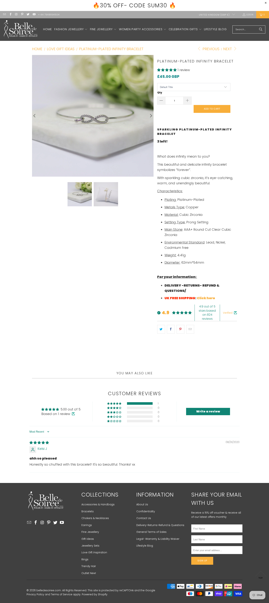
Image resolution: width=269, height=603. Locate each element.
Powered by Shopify (94, 594)
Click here (206, 298)
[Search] (260, 29)
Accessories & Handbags (98, 504)
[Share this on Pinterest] (180, 329)
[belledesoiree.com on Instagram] (16, 14)
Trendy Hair (88, 566)
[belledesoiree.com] (21, 29)
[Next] (151, 116)
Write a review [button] (208, 411)
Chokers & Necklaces (95, 518)
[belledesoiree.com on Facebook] (10, 14)
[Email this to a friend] (190, 329)
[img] (39, 442)
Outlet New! (88, 573)
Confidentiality (145, 511)
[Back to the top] (261, 575)
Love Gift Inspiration (94, 552)
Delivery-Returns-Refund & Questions (160, 525)
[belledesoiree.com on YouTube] (33, 14)
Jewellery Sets (90, 545)
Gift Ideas (87, 539)
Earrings (86, 525)
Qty (159, 92)
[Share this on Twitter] (161, 329)
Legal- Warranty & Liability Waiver (157, 539)
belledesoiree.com (48, 590)
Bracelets (87, 511)
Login (249, 14)
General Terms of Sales (151, 532)
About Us (142, 504)
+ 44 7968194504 (49, 14)
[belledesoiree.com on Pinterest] (22, 14)
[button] (71, 30)
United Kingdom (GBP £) (214, 14)
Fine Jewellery (90, 532)
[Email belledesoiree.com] (4, 14)
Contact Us (143, 518)
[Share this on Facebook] (171, 329)
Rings (84, 559)
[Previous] (35, 116)
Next (228, 48)
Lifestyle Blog (144, 545)
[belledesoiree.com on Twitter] (27, 14)
